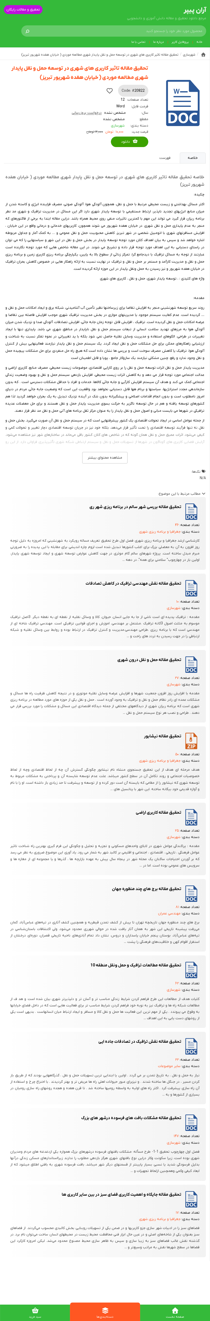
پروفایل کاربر (180, 42)
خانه (199, 42)
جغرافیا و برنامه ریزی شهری (160, 531)
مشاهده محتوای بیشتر (105, 457)
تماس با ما (138, 42)
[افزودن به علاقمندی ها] (110, 91)
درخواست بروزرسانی (87, 112)
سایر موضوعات (169, 1066)
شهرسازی (118, 125)
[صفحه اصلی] (203, 55)
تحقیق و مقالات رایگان (23, 9)
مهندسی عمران (169, 913)
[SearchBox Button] (27, 31)
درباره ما (158, 42)
